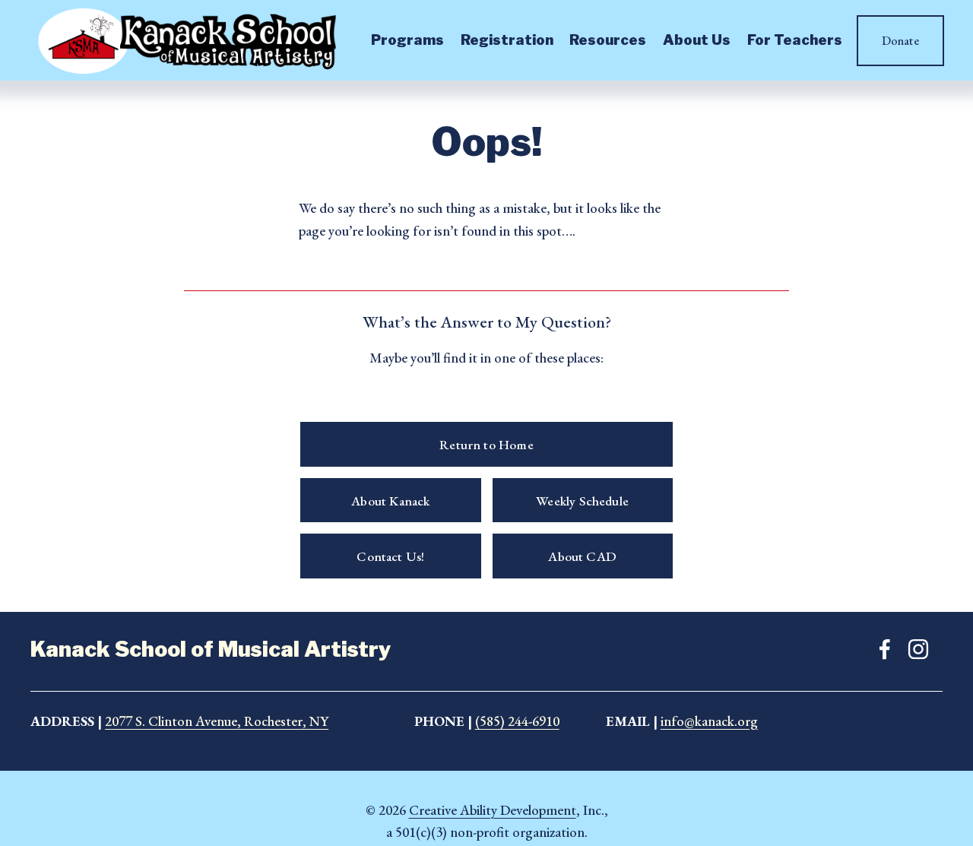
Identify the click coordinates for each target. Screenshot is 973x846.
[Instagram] (918, 649)
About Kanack (390, 500)
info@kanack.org (709, 721)
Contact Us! (390, 556)
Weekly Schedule (582, 500)
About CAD (582, 556)
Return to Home (486, 444)
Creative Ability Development (492, 810)
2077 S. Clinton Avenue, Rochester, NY (216, 721)
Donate (900, 41)
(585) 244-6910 (517, 721)
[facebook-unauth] (884, 649)
